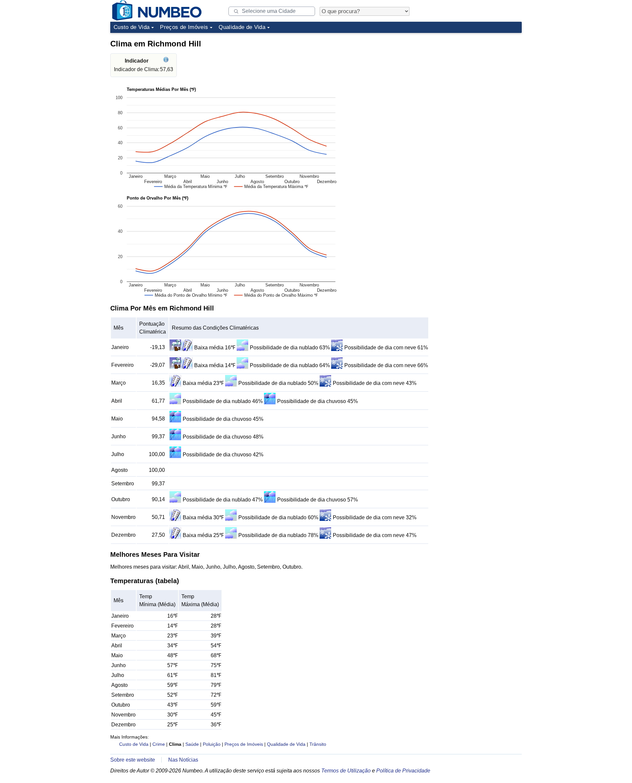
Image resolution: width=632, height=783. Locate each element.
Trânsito (317, 744)
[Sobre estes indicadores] (166, 61)
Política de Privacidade (403, 770)
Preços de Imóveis (184, 27)
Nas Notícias (183, 760)
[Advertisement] (472, 77)
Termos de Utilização (346, 770)
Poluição (212, 744)
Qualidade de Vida (242, 27)
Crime (158, 744)
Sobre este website (132, 760)
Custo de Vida (131, 27)
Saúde (192, 744)
